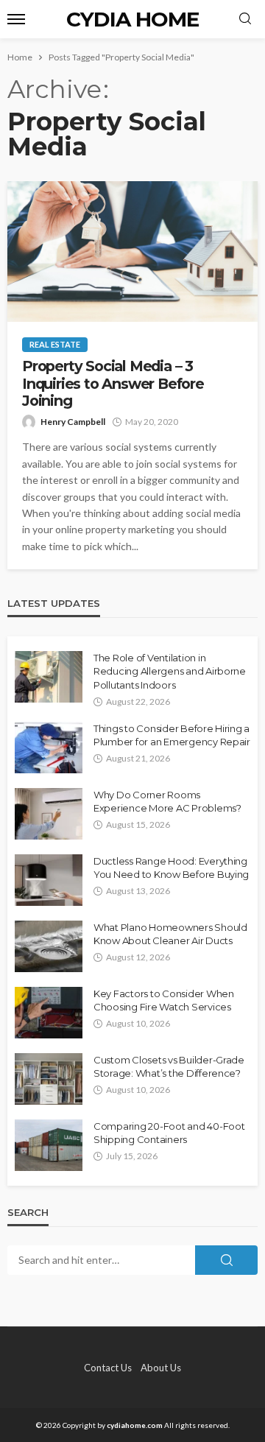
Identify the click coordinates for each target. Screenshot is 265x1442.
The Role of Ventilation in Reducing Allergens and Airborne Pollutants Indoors (169, 671)
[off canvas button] (16, 19)
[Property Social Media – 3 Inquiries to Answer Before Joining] (132, 251)
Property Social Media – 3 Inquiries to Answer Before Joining (113, 383)
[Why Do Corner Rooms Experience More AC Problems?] (48, 814)
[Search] (245, 19)
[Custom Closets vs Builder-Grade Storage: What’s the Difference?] (48, 1079)
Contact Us (108, 1368)
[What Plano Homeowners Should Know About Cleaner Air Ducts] (48, 946)
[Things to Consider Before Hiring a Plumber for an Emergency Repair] (48, 747)
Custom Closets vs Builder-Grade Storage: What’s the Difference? (168, 1066)
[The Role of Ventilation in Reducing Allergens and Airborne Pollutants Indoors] (48, 677)
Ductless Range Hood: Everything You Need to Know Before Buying (171, 867)
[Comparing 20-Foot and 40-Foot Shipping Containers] (48, 1145)
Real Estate (54, 344)
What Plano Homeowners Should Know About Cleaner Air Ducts (170, 933)
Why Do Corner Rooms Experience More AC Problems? (167, 801)
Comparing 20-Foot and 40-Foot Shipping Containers (168, 1132)
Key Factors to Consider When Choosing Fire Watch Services (163, 1000)
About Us (161, 1368)
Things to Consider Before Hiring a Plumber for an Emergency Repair (171, 735)
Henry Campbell (72, 421)
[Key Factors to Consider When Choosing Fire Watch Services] (48, 1012)
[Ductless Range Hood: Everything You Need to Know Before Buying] (48, 880)
